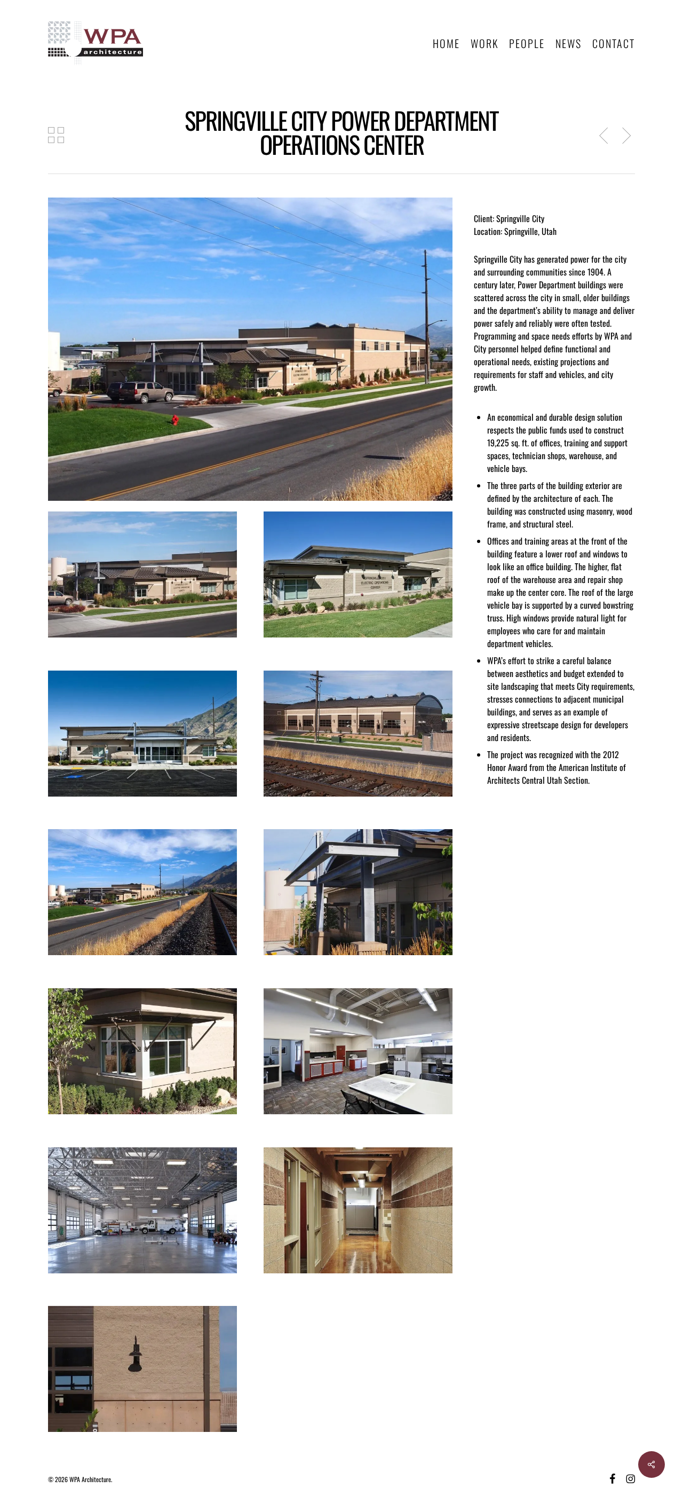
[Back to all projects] (56, 135)
